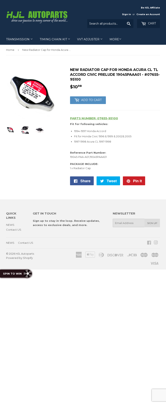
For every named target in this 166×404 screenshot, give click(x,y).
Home (10, 49)
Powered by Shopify (19, 257)
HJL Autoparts (25, 253)
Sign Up (152, 223)
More (114, 39)
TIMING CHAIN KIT (54, 39)
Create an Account (148, 14)
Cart (151, 23)
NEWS (10, 224)
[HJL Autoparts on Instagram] (156, 243)
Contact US (13, 229)
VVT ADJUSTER (88, 39)
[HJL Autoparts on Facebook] (149, 243)
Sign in (126, 14)
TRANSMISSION (18, 39)
